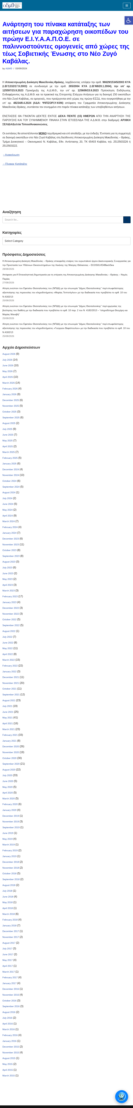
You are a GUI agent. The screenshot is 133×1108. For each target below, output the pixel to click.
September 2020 (11, 764)
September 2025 (11, 417)
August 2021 (8, 700)
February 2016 (10, 1035)
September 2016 (11, 1006)
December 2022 (10, 608)
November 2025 (10, 406)
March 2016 (8, 1029)
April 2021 (7, 723)
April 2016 (7, 1023)
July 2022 (7, 637)
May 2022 (7, 648)
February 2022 (10, 665)
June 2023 (7, 573)
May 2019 (7, 839)
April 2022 (7, 654)
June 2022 (7, 642)
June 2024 (7, 504)
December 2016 (10, 989)
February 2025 (10, 458)
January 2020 (9, 810)
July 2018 (7, 891)
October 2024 (9, 481)
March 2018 (8, 914)
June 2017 (7, 954)
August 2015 (8, 1058)
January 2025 (9, 463)
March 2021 (8, 729)
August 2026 (8, 354)
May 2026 (7, 371)
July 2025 (7, 429)
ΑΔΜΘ (9, 68)
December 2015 (10, 1046)
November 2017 (10, 937)
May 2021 (7, 717)
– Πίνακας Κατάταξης (14, 164)
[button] (129, 20)
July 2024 (7, 498)
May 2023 (7, 579)
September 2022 (11, 625)
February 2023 (10, 596)
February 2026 (10, 388)
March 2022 (8, 660)
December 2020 (10, 746)
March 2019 (8, 844)
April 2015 (7, 1070)
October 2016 (9, 1000)
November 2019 (10, 821)
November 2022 (10, 613)
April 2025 (7, 446)
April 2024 (7, 515)
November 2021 (10, 683)
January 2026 (9, 394)
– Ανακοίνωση (11, 154)
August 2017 (8, 943)
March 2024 (8, 521)
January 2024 (9, 533)
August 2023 (8, 561)
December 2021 (10, 677)
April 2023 (7, 585)
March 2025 (8, 452)
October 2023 (9, 550)
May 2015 (7, 1064)
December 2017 (10, 931)
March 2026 (8, 382)
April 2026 (7, 377)
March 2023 (8, 590)
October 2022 (9, 619)
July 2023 (7, 567)
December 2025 (10, 400)
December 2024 (10, 469)
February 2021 (10, 735)
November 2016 (10, 994)
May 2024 (7, 510)
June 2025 (7, 434)
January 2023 (9, 602)
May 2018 (7, 902)
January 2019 (9, 856)
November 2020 (10, 752)
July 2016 (7, 1018)
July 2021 (7, 706)
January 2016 (9, 1041)
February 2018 (10, 919)
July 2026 (7, 359)
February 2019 (10, 850)
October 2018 (9, 873)
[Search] (127, 219)
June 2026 (7, 365)
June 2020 (7, 781)
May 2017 (7, 960)
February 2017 (10, 977)
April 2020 (7, 792)
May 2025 (7, 440)
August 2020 (8, 769)
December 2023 (10, 538)
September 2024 (11, 486)
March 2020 (8, 798)
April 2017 (7, 966)
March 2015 (8, 1075)
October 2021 (9, 688)
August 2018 (8, 885)
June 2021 (7, 712)
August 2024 (8, 492)
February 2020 (10, 804)
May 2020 (7, 787)
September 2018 (11, 879)
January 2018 (9, 925)
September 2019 (11, 827)
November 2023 (10, 544)
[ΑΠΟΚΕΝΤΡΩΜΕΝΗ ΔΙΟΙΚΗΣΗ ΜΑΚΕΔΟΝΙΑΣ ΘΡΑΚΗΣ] (12, 5)
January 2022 (9, 671)
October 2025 (9, 411)
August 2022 (8, 631)
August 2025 (8, 423)
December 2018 (10, 862)
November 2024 (10, 475)
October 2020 (9, 758)
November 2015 (10, 1052)
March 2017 (8, 971)
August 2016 (8, 1012)
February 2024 (10, 527)
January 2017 (9, 983)
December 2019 (10, 816)
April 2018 (7, 908)
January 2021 (9, 740)
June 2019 (7, 833)
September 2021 (11, 694)
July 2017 (7, 948)
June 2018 (7, 896)
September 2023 (11, 556)
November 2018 (10, 867)
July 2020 (7, 775)
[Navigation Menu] (127, 5)
